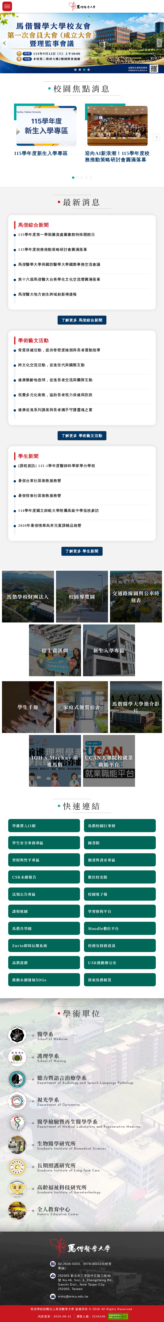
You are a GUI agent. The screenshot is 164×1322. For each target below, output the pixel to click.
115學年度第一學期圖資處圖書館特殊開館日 (56, 235)
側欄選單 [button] (7, 6)
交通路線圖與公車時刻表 (136, 597)
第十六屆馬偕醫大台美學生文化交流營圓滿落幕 (59, 279)
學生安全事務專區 (28, 842)
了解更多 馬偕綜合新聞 (82, 320)
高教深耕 (20, 962)
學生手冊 (28, 707)
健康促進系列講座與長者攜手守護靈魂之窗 (55, 410)
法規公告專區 (24, 894)
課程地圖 (20, 911)
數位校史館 (98, 877)
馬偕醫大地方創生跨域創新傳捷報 (47, 294)
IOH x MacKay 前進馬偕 (55, 761)
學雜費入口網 (24, 825)
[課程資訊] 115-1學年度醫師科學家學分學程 (56, 466)
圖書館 (94, 842)
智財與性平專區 (26, 859)
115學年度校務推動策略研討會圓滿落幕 (52, 249)
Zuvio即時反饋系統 (29, 945)
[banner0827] (82, 43)
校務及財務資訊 (101, 945)
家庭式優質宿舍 (82, 707)
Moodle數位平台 (103, 928)
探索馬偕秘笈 (100, 979)
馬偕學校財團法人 (28, 596)
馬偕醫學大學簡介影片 (136, 707)
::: (1, 74)
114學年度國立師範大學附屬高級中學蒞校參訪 (58, 511)
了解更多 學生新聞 (81, 551)
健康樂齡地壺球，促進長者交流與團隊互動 (55, 380)
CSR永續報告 (24, 877)
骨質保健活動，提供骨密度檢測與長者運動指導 (59, 350)
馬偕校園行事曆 (101, 825)
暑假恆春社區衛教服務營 (39, 496)
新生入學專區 (109, 650)
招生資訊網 (55, 650)
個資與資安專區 (101, 859)
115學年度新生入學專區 (41, 153)
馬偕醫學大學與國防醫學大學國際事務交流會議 (59, 264)
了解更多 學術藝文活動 (82, 436)
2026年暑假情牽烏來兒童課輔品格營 (50, 525)
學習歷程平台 (100, 911)
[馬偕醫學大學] (82, 6)
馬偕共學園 (22, 928)
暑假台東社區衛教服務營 (39, 481)
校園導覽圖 (82, 596)
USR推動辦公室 (102, 962)
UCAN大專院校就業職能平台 (109, 761)
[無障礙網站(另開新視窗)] (118, 1319)
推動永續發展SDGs (29, 979)
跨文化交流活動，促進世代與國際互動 (51, 365)
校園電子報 (98, 894)
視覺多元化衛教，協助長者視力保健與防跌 (55, 395)
